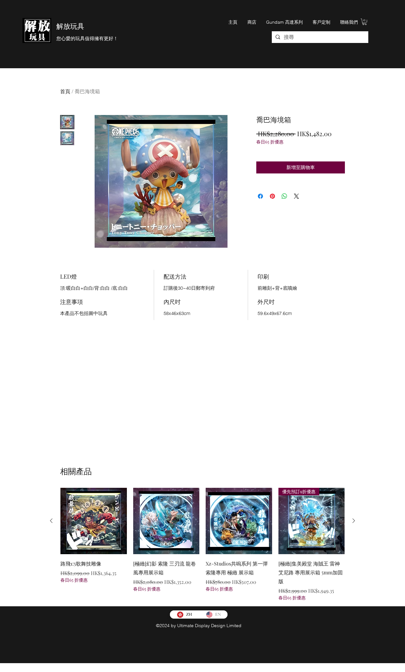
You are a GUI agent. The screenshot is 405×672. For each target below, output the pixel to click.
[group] (202, 544)
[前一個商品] (51, 520)
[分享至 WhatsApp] (284, 196)
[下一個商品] (354, 520)
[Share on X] (296, 196)
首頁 (65, 91)
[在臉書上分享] (260, 196)
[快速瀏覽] (93, 521)
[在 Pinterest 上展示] (272, 196)
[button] (364, 22)
